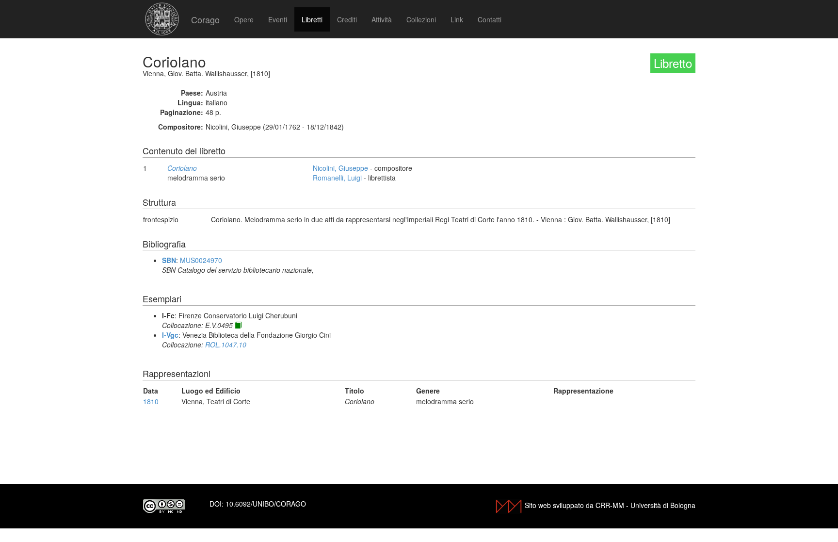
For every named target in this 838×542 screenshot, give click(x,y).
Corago (205, 19)
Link (457, 19)
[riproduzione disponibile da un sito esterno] (238, 325)
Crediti (347, 19)
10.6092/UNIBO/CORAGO (266, 504)
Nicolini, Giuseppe (340, 168)
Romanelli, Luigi (337, 177)
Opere (244, 19)
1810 (151, 401)
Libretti (312, 19)
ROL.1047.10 (225, 344)
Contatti (489, 19)
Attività (381, 19)
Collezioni (421, 19)
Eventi (277, 19)
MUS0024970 (201, 260)
